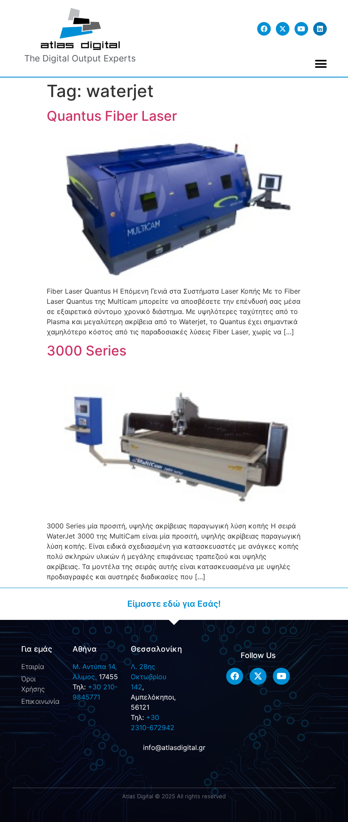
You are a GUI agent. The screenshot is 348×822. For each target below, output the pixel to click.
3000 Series (86, 350)
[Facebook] (264, 29)
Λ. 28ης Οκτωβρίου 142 (148, 676)
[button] (321, 63)
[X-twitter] (282, 29)
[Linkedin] (320, 29)
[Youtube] (301, 29)
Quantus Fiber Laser (112, 116)
